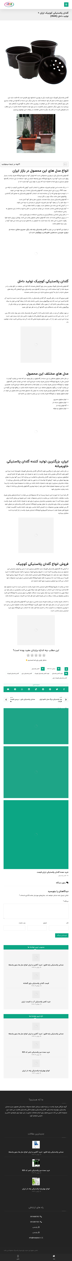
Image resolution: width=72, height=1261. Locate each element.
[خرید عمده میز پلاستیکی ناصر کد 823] (36, 1045)
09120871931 (35, 1222)
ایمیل (45, 923)
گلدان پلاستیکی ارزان (27, 673)
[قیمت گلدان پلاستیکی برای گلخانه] (36, 976)
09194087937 (35, 1217)
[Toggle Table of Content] (64, 164)
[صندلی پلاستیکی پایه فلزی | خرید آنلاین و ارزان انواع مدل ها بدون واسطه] (36, 957)
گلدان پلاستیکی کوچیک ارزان (60, 678)
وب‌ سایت (22, 923)
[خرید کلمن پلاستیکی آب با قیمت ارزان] (36, 994)
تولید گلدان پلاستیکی (57, 673)
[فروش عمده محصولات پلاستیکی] (9, 4)
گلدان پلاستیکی (35, 669)
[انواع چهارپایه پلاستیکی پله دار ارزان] (36, 1063)
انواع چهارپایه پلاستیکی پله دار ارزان (36, 1071)
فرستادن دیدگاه (62, 935)
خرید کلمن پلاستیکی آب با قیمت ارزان (36, 1002)
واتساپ (34, 1227)
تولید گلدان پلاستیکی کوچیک (42, 673)
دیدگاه (65, 901)
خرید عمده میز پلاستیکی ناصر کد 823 (36, 1052)
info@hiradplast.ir (35, 1238)
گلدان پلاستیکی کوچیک (13, 673)
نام (67, 923)
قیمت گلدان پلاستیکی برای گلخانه (36, 983)
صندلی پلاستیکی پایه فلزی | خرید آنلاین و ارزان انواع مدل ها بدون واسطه (36, 965)
